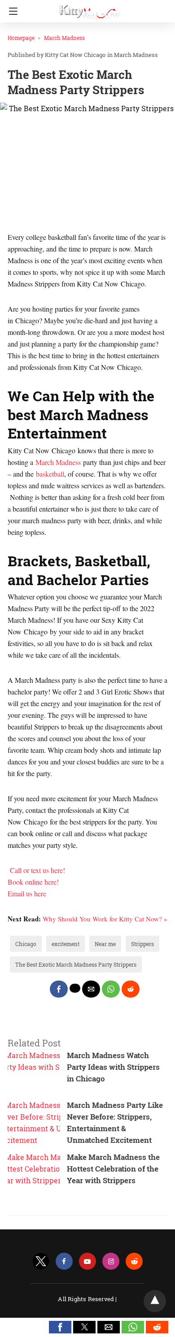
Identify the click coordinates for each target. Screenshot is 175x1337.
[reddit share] (131, 989)
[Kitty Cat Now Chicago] (89, 8)
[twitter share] (75, 988)
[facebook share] (59, 989)
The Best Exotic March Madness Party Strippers (75, 964)
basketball (50, 473)
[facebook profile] (64, 1261)
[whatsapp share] (111, 989)
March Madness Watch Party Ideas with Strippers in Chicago (113, 1067)
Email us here (27, 893)
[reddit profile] (134, 1261)
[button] (60, 1327)
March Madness (64, 37)
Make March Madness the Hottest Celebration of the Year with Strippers (113, 1168)
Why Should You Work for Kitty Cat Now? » (105, 918)
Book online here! (33, 881)
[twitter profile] (40, 1261)
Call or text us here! (37, 870)
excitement (65, 943)
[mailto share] (91, 989)
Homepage (21, 37)
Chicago (25, 943)
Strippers (142, 943)
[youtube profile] (87, 1261)
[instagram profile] (110, 1261)
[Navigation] (11, 11)
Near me (105, 943)
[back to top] (155, 1301)
